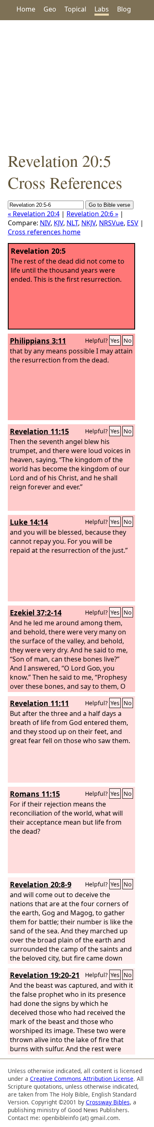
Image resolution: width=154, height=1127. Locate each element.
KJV (58, 222)
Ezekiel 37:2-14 (36, 612)
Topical (75, 9)
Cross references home (44, 231)
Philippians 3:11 (38, 341)
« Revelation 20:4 (34, 213)
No (128, 340)
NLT (72, 222)
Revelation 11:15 (39, 431)
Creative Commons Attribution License (81, 1079)
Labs (101, 9)
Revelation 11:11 (39, 703)
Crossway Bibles (108, 1102)
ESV (132, 222)
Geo (50, 9)
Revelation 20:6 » (92, 213)
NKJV (88, 222)
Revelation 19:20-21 (45, 975)
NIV (45, 222)
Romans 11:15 (35, 794)
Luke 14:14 (29, 522)
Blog (124, 9)
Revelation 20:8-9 (40, 884)
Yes (115, 340)
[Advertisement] (77, 84)
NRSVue (111, 222)
